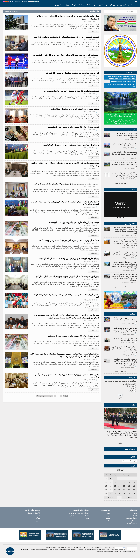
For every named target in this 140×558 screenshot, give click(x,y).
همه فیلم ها (120, 217)
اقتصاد (88, 5)
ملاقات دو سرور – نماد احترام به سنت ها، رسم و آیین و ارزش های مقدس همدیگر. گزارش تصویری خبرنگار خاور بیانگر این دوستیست (121, 434)
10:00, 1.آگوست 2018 (129, 282)
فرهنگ (74, 5)
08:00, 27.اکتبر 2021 (90, 359)
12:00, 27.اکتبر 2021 (90, 261)
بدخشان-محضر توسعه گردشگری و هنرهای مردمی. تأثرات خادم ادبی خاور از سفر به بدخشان (125, 254)
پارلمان (112, 5)
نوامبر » (110, 497)
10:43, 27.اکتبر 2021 (90, 300)
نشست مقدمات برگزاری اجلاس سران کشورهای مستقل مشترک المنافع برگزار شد (124, 154)
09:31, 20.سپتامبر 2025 (128, 179)
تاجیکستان (133, 510)
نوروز (87, 518)
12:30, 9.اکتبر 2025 (129, 334)
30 (110, 493)
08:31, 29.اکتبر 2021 (90, 94)
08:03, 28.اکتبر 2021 (90, 225)
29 (115, 493)
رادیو (132, 388)
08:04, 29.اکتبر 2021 (90, 130)
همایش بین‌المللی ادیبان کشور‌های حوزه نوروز (123, 81)
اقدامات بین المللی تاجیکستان (79, 515)
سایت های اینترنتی (128, 384)
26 (129, 493)
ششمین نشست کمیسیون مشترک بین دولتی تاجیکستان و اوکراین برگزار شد (66, 183)
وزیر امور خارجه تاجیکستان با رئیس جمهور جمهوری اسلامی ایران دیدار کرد (67, 276)
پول (109, 520)
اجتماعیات (81, 5)
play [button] (31, 2)
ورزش (67, 5)
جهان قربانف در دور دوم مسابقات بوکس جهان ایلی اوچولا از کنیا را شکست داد (66, 54)
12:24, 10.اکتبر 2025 (129, 148)
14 (119, 486)
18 (134, 490)
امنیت (94, 5)
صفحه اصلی (132, 5)
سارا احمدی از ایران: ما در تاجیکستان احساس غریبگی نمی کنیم (125, 339)
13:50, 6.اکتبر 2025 (129, 168)
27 (124, 493)
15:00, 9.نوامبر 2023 (129, 355)
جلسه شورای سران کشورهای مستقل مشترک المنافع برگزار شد (125, 145)
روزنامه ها (130, 386)
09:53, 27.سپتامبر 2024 (128, 342)
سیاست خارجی (103, 5)
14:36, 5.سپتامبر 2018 (129, 270)
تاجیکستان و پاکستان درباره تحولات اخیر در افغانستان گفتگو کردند (71, 145)
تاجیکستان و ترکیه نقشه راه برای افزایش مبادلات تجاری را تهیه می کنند (69, 240)
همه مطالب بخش (120, 183)
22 (115, 490)
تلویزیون (131, 390)
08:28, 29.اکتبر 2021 (90, 112)
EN (19, 1)
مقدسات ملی (105, 510)
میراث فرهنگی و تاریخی (32, 510)
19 (129, 490)
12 (129, 486)
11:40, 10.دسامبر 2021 (128, 367)
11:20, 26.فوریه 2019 (129, 235)
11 (134, 486)
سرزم (38, 520)
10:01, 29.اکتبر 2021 (90, 40)
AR (22, 1)
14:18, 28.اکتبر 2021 (90, 148)
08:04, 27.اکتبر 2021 (90, 338)
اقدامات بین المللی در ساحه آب (79, 513)
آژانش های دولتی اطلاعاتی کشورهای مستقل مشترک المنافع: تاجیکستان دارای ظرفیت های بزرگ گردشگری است (125, 230)
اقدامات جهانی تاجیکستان (81, 510)
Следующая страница (45, 396)
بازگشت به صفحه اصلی (11, 11)
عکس (120, 443)
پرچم (108, 515)
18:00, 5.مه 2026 (130, 139)
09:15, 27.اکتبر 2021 (90, 320)
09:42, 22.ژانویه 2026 (129, 324)
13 (124, 486)
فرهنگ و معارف (131, 518)
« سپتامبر (129, 497)
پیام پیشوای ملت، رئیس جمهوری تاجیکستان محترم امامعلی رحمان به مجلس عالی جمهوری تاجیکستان (121, 77)
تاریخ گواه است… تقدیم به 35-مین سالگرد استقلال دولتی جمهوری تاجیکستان (126, 135)
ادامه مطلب (93, 31)
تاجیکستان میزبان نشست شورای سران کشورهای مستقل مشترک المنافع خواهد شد (124, 164)
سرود (108, 518)
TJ (14, 1)
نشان (108, 513)
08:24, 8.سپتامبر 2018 (129, 258)
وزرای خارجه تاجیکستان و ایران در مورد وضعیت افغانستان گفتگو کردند (69, 258)
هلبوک (38, 518)
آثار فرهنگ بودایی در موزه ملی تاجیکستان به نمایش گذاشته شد (72, 73)
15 (115, 486)
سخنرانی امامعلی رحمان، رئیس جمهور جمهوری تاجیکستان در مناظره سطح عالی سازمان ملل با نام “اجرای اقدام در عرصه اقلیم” (64, 355)
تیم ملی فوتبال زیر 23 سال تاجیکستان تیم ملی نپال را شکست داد (71, 91)
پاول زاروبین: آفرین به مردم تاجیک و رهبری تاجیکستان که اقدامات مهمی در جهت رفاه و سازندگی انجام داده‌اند (125, 330)
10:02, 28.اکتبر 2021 (90, 168)
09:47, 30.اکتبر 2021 (90, 21)
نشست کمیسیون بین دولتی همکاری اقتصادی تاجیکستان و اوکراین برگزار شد (66, 37)
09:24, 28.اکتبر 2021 (90, 186)
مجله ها (131, 392)
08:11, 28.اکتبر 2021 (90, 207)
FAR (25, 1)
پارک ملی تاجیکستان (33, 513)
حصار (38, 515)
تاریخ (135, 513)
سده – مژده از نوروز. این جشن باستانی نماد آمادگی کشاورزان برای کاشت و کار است (124, 319)
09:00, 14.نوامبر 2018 (129, 247)
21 (119, 490)
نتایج (120, 398)
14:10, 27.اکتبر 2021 (90, 243)
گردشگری (133, 520)
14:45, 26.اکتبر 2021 (90, 380)
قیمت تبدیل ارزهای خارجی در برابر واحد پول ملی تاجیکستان (73, 127)
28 (119, 493)
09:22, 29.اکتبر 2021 (90, 76)
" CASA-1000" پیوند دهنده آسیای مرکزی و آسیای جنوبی (121, 85)
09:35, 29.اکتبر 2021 (90, 58)
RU (17, 1)
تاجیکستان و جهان (131, 523)
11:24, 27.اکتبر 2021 (90, 279)
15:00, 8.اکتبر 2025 (129, 158)
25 (134, 493)
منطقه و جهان (59, 5)
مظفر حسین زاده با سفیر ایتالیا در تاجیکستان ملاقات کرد (75, 109)
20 (124, 490)
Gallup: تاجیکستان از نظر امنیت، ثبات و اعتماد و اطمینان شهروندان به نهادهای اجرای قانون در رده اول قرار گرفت (124, 175)
